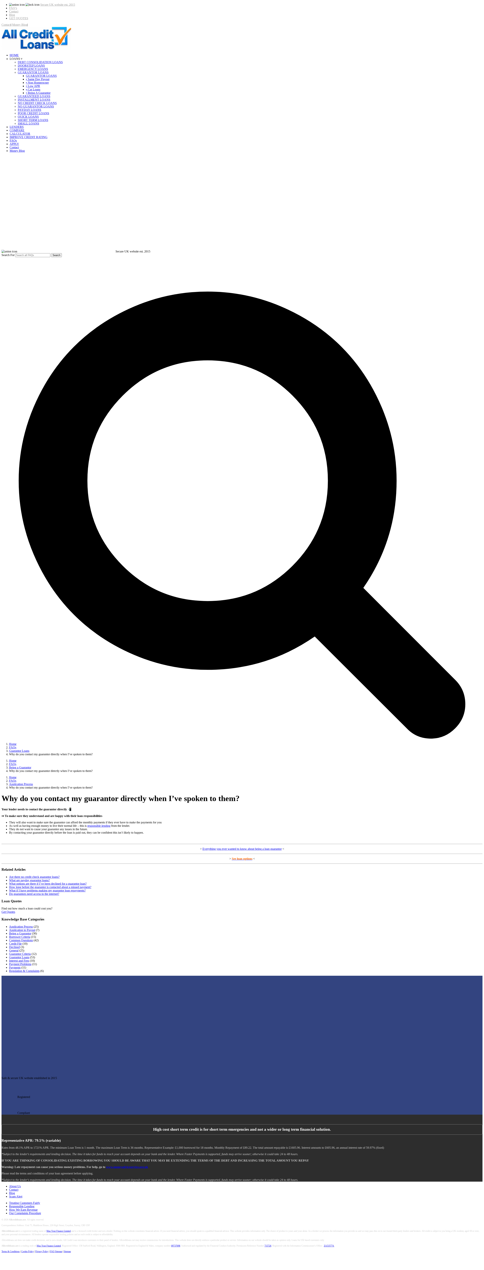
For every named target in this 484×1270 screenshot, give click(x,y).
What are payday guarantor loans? (29, 880)
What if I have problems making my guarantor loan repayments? (47, 890)
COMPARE (17, 130)
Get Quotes (8, 911)
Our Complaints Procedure (25, 1213)
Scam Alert (15, 1196)
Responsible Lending (21, 1206)
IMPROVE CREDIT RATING (28, 137)
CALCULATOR (20, 133)
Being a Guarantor (20, 933)
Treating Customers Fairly (24, 1203)
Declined (14, 947)
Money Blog (19, 24)
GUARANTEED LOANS (34, 96)
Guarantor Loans (19, 957)
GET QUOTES (18, 18)
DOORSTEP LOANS (31, 65)
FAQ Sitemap (56, 1251)
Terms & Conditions (11, 1251)
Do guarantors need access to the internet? (34, 893)
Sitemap (67, 1251)
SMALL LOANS (28, 123)
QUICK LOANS (28, 116)
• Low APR (33, 86)
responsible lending (98, 825)
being (258, 848)
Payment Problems (20, 964)
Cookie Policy (27, 1251)
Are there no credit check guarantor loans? (34, 876)
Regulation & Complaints (24, 971)
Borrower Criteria (19, 936)
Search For (8, 255)
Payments (15, 967)
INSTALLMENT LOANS (34, 99)
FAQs (13, 140)
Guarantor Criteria (20, 953)
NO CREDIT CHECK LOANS (37, 103)
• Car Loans (33, 89)
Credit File (15, 943)
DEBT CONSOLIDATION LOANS (40, 62)
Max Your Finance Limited (59, 1231)
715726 (267, 1245)
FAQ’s (13, 8)
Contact (13, 11)
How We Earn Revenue (23, 1209)
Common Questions (21, 940)
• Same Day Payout (37, 79)
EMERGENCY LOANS (33, 69)
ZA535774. (329, 1245)
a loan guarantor (272, 848)
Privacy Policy (41, 1251)
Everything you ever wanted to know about (228, 848)
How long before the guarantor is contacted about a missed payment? (50, 887)
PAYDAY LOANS (29, 109)
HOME (14, 55)
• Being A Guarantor (38, 92)
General (14, 950)
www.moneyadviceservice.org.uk (127, 1167)
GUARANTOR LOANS (33, 72)
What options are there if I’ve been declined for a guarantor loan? (48, 883)
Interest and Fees (19, 960)
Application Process (21, 926)
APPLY (14, 144)
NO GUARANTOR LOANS (36, 106)
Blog (12, 14)
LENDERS (17, 126)
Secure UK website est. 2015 (57, 4)
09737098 (175, 1245)
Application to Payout (22, 930)
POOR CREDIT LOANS (33, 113)
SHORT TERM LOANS (33, 120)
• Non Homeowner (37, 82)
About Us (15, 1186)
